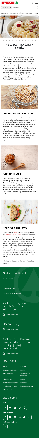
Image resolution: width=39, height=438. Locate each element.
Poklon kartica (7, 379)
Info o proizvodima (26, 386)
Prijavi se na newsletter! (13, 293)
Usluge (5, 367)
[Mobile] (24, 407)
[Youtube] (10, 407)
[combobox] (7, 7)
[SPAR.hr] (9, 2)
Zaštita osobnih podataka (25, 375)
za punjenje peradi (13, 234)
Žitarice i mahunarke (26, 13)
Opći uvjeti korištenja (10, 370)
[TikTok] (24, 417)
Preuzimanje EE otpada (10, 382)
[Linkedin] (14, 407)
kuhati (16, 232)
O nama (23, 367)
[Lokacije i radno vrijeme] (32, 3)
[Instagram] (19, 407)
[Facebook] (5, 407)
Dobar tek (5, 13)
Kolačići (22, 370)
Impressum (23, 382)
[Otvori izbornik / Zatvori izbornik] (36, 3)
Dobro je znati (14, 13)
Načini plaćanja (8, 373)
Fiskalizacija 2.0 (8, 389)
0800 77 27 (9, 279)
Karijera (22, 379)
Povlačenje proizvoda (10, 386)
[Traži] (36, 7)
